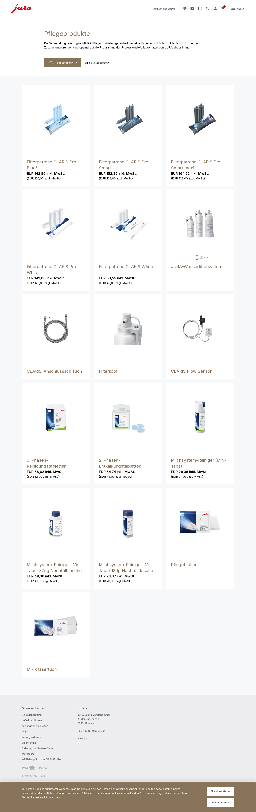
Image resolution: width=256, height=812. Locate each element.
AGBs (25, 731)
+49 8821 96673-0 (94, 730)
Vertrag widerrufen (32, 737)
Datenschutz (29, 742)
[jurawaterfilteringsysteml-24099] (197, 257)
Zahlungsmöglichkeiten (35, 725)
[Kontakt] (192, 8)
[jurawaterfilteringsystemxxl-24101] (206, 257)
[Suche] (207, 8)
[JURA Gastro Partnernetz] (200, 8)
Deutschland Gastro (164, 8)
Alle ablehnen (220, 802)
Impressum (28, 753)
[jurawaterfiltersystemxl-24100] (201, 257)
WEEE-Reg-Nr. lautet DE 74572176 (41, 759)
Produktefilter (64, 62)
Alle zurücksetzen (97, 63)
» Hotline (82, 738)
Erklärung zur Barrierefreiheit (38, 748)
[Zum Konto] (215, 8)
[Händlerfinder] (185, 8)
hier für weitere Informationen (43, 797)
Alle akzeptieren (221, 791)
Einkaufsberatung (32, 714)
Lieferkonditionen (32, 720)
